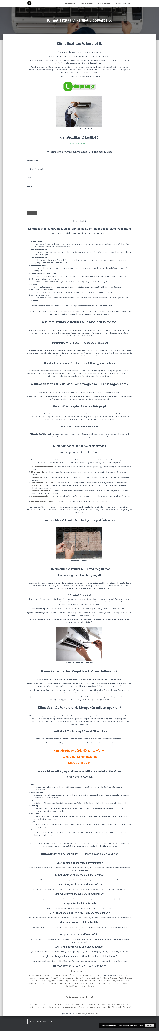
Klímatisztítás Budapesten (79, 971)
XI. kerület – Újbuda (117, 978)
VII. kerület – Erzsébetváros (46, 978)
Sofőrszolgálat (80, 1014)
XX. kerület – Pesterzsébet (97, 983)
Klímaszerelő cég (92, 1014)
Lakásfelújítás (54, 1007)
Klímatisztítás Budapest (105, 3)
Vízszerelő (127, 1007)
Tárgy (29, 178)
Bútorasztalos (68, 1004)
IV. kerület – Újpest (92, 975)
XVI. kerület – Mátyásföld (112, 981)
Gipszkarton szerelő (92, 1004)
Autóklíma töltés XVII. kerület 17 (43, 501)
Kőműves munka (34, 1007)
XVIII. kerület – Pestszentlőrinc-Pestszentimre (54, 983)
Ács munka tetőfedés (37, 1004)
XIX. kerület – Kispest (79, 983)
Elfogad (149, 1025)
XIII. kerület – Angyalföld (46, 981)
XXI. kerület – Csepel (114, 983)
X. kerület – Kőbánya (101, 978)
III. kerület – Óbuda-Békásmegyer (73, 975)
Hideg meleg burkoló (53, 1004)
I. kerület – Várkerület (35, 975)
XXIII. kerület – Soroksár (86, 986)
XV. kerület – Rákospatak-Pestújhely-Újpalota (86, 981)
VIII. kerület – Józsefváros (65, 978)
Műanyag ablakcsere (68, 1007)
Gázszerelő (79, 1004)
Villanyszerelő (117, 1007)
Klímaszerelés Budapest (87, 3)
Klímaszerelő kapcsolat (123, 3)
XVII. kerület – (126, 981)
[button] (95, 3)
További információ (138, 1025)
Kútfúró (44, 1007)
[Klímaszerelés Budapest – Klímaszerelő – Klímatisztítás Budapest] (29, 3)
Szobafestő (105, 1007)
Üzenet (29, 186)
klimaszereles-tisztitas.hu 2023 (40, 1021)
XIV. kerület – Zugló (62, 981)
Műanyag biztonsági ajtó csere (89, 1007)
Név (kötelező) (32, 161)
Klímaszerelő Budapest (70, 3)
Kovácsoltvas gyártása (120, 1004)
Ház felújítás (105, 1004)
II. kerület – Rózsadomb (52, 975)
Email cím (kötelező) (35, 169)
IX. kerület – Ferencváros (85, 978)
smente (34, 983)
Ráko (30, 983)
